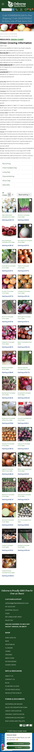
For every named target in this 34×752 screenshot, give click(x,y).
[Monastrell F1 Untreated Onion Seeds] (25, 383)
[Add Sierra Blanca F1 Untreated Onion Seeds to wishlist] (30, 225)
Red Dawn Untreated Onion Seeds (23, 216)
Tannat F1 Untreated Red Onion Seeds (24, 419)
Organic (8, 655)
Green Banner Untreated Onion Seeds (8, 266)
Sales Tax (9, 620)
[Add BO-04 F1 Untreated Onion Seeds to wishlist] (14, 301)
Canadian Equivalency (15, 717)
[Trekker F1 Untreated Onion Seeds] (25, 256)
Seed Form (9, 658)
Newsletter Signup (13, 693)
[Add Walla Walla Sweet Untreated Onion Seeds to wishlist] (14, 200)
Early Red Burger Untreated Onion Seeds (8, 241)
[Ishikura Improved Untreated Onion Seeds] (25, 358)
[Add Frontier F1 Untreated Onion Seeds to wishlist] (14, 276)
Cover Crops (10, 665)
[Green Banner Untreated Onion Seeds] (9, 256)
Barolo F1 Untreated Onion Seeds (7, 368)
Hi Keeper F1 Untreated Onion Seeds (24, 292)
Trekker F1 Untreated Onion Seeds (23, 266)
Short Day (6, 181)
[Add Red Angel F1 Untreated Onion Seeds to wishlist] (30, 301)
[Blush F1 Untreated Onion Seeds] (25, 332)
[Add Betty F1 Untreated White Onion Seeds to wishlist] (30, 454)
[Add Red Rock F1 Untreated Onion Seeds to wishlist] (14, 479)
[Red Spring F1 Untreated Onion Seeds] (9, 383)
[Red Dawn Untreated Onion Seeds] (25, 205)
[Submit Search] (13, 9)
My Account (10, 607)
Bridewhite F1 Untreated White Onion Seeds (8, 419)
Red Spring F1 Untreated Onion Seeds (8, 393)
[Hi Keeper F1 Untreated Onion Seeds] (25, 282)
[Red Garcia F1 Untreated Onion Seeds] (25, 485)
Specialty (6, 185)
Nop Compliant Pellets (15, 721)
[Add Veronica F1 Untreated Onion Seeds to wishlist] (14, 505)
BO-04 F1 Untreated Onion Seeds (7, 317)
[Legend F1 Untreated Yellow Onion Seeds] (9, 459)
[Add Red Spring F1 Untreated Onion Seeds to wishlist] (14, 378)
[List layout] (13, 195)
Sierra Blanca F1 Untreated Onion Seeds (25, 241)
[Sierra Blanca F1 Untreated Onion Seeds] (25, 231)
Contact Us (10, 679)
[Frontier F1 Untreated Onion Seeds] (9, 282)
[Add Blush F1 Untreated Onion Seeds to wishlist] (30, 327)
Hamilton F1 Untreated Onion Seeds (8, 444)
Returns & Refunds (13, 617)
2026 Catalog (10, 638)
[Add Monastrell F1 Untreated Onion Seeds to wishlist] (30, 378)
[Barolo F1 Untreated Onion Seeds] (9, 358)
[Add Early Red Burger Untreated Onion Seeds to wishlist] (14, 225)
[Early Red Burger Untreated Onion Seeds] (9, 231)
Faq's (7, 613)
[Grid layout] (9, 195)
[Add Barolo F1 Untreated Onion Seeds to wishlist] (14, 352)
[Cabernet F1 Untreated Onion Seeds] (9, 332)
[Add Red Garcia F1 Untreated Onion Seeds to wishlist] (30, 479)
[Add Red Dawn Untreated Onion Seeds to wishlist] (30, 200)
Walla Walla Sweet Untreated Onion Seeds (8, 216)
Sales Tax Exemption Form (16, 707)
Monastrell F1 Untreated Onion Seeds (24, 393)
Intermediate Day (9, 168)
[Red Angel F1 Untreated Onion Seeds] (25, 307)
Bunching (6, 164)
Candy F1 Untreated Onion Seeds (7, 546)
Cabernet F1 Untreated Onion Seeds (8, 343)
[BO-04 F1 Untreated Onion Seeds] (9, 307)
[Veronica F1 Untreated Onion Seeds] (9, 510)
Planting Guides (12, 686)
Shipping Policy (11, 610)
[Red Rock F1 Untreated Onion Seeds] (9, 485)
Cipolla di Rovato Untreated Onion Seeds (8, 571)
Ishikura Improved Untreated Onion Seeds (24, 368)
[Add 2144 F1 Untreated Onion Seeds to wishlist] (30, 505)
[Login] (21, 9)
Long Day (6, 172)
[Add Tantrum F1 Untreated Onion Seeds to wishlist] (30, 428)
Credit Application (13, 711)
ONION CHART (17, 40)
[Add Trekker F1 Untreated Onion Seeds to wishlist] (30, 251)
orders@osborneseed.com (17, 603)
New (7, 641)
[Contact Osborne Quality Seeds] (17, 9)
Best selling (23, 195)
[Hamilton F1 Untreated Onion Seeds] (9, 434)
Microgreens (10, 661)
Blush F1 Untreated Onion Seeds (25, 343)
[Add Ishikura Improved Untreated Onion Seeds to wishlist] (30, 352)
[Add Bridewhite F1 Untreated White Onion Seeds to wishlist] (14, 403)
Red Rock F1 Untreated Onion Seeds (8, 495)
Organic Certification (14, 714)
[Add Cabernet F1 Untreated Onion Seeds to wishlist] (14, 327)
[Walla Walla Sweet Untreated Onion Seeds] (9, 205)
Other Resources (12, 689)
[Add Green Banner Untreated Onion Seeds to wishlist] (14, 251)
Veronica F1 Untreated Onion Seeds (8, 520)
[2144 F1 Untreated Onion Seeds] (25, 510)
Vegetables (10, 644)
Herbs (7, 651)
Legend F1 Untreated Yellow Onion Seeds (7, 470)
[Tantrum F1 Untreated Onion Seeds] (25, 434)
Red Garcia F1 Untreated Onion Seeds (24, 495)
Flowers (9, 648)
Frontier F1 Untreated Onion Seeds (7, 292)
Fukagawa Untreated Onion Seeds (23, 546)
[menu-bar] (4, 4)
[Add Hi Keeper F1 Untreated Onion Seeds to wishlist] (30, 276)
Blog (7, 683)
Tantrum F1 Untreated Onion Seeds (24, 444)
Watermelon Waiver (13, 704)
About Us (9, 676)
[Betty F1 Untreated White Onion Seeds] (25, 459)
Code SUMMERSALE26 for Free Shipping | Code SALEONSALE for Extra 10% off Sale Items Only (17, 18)
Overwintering (8, 176)
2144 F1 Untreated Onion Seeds (24, 520)
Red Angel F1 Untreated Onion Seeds (24, 317)
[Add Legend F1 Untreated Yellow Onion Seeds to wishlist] (14, 454)
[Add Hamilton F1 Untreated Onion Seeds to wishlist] (14, 428)
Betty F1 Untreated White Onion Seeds (24, 470)
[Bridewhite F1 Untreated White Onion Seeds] (9, 409)
